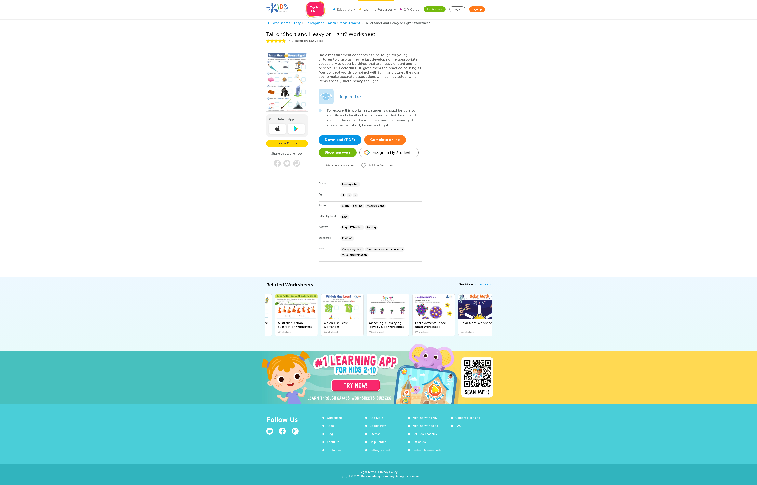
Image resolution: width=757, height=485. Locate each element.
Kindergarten (314, 23)
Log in (457, 9)
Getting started (380, 450)
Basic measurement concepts (385, 249)
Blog (330, 434)
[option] (287, 315)
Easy (297, 23)
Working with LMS (424, 418)
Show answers (338, 152)
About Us (333, 442)
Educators (344, 9)
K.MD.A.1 (347, 238)
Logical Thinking (352, 227)
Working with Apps (425, 426)
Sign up (477, 9)
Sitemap (375, 434)
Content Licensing (467, 418)
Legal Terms (368, 472)
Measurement (350, 23)
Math (332, 23)
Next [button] (494, 315)
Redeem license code (426, 450)
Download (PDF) (340, 140)
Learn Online (287, 143)
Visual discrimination (354, 254)
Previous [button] (263, 315)
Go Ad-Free (434, 9)
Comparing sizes (352, 249)
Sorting (357, 205)
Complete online (385, 140)
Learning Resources (377, 9)
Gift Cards (411, 9)
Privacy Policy (388, 472)
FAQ (458, 426)
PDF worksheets (278, 23)
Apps (330, 426)
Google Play (378, 426)
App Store (376, 418)
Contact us (334, 450)
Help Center (378, 442)
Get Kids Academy (424, 434)
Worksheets (482, 284)
